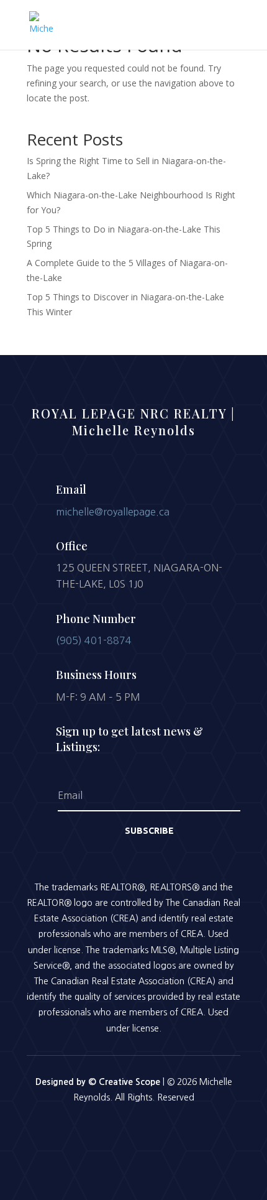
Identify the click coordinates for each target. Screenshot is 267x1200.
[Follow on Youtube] (165, 1131)
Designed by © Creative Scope (99, 1082)
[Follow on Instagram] (133, 1131)
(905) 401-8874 (94, 640)
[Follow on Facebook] (101, 1131)
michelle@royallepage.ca (113, 512)
